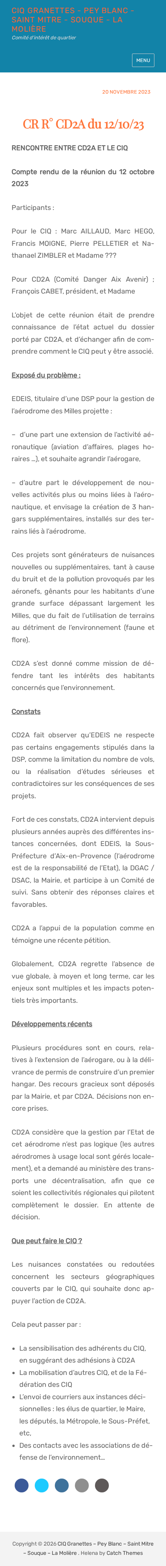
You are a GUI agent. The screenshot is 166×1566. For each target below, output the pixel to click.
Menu (143, 60)
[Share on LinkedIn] (62, 1490)
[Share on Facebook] (22, 1490)
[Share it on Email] (82, 1490)
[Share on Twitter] (42, 1490)
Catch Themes (125, 1553)
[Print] (102, 1490)
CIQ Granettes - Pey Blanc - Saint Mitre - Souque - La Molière (73, 20)
